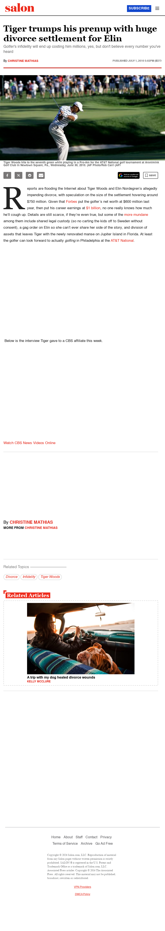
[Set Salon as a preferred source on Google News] (129, 175)
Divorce (11, 577)
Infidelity (29, 577)
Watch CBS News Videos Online (29, 443)
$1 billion (93, 208)
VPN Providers (82, 887)
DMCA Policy (82, 894)
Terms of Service (65, 844)
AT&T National (122, 241)
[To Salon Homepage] (19, 7)
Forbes (71, 202)
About (68, 837)
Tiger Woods (50, 577)
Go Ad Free (104, 844)
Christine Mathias (23, 61)
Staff (79, 837)
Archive (86, 844)
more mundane (136, 215)
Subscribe (139, 8)
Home (56, 837)
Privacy (106, 837)
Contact (91, 837)
